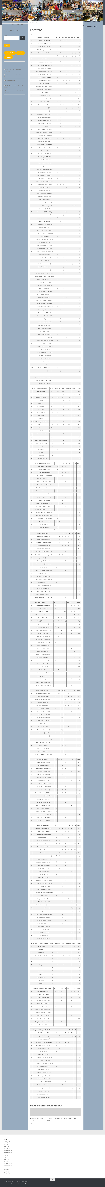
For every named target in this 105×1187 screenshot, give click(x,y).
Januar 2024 (7, 1161)
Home (7, 45)
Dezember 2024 (8, 1150)
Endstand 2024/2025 (10, 80)
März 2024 (6, 1159)
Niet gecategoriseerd (9, 1173)
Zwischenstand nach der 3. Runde (13, 69)
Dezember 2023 (8, 1163)
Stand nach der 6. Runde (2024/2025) (14, 85)
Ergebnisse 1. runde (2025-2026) (13, 74)
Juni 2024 (6, 1156)
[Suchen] (22, 38)
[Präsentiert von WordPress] (11, 1183)
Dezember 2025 (8, 1143)
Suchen (5, 35)
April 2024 (6, 1157)
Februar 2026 (7, 1141)
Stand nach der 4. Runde (70, 1118)
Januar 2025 (7, 1148)
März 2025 (6, 1146)
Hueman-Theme (24, 1183)
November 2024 (8, 1152)
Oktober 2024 (7, 1154)
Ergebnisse (33, 23)
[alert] (93, 25)
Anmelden (20, 53)
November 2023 (8, 1165)
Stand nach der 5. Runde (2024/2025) (14, 91)
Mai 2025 (6, 1145)
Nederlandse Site (10, 53)
